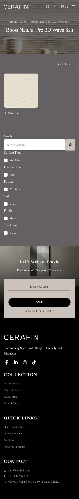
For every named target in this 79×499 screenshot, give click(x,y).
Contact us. (55, 270)
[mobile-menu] (73, 7)
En (66, 6)
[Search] (70, 145)
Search (8, 136)
